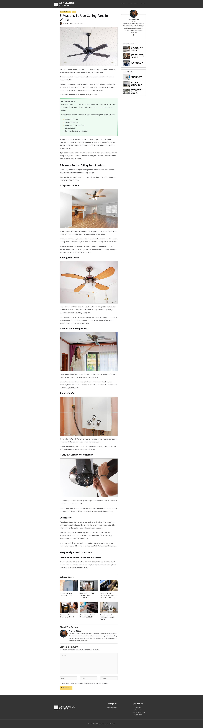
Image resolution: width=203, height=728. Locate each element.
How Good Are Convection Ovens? (67, 616)
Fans (74, 11)
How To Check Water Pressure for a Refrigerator (88, 595)
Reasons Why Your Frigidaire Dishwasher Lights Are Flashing (108, 595)
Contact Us (138, 710)
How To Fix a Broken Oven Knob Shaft (87, 616)
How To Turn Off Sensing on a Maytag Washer (108, 617)
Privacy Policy (138, 714)
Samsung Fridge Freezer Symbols (66, 594)
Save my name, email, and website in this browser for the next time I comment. (85, 683)
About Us (138, 707)
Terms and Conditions (138, 712)
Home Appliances (65, 11)
